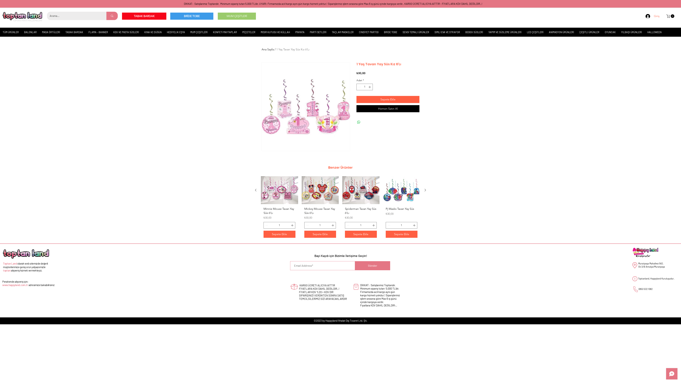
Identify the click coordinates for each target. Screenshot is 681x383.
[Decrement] (359, 87)
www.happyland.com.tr (15, 285)
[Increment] (370, 87)
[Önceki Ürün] (256, 190)
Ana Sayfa (268, 49)
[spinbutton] (364, 87)
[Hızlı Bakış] (279, 190)
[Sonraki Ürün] (425, 190)
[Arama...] (112, 16)
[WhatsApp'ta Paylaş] (359, 122)
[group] (340, 208)
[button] (670, 16)
